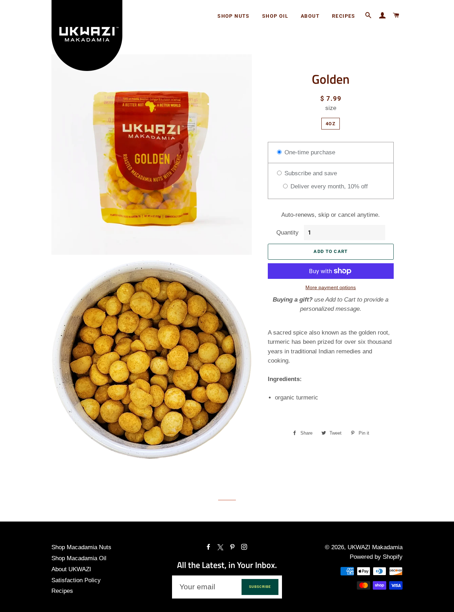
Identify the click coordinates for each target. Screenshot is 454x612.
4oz (331, 123)
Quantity (287, 232)
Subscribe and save (310, 173)
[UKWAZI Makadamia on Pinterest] (233, 547)
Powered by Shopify (376, 556)
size (330, 108)
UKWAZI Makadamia (375, 547)
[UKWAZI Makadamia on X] (221, 547)
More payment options (330, 287)
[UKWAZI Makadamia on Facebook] (209, 547)
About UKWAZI (71, 569)
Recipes (343, 16)
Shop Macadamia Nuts (81, 547)
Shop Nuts (233, 16)
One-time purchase (309, 152)
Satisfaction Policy (76, 580)
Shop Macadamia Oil (78, 558)
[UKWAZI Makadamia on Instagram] (245, 547)
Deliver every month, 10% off (328, 186)
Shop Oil (275, 16)
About (310, 16)
